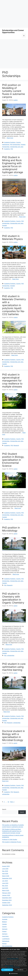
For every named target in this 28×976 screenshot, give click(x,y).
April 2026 (5, 873)
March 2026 (5, 876)
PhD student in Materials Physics (12, 237)
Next (12, 802)
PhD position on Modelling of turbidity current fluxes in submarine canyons (13, 90)
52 (8, 802)
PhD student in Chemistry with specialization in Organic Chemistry (13, 598)
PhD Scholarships (15, 144)
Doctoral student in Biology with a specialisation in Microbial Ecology (13, 736)
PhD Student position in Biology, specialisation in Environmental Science (13, 459)
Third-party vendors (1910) (12, 958)
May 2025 (5, 885)
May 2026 (5, 871)
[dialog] (14, 961)
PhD (12, 149)
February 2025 (6, 893)
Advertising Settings (9, 965)
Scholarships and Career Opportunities (13, 31)
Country (18, 142)
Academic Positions (9, 142)
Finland (4, 931)
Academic (7, 149)
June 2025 (5, 883)
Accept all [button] (7, 969)
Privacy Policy (17, 967)
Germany (4, 934)
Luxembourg (5, 938)
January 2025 (6, 895)
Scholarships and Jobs (16, 146)
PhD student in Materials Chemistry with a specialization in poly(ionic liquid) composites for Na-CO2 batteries (14, 305)
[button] (14, 973)
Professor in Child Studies (9, 839)
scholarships (10, 655)
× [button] (26, 948)
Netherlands (5, 144)
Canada (4, 924)
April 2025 (5, 888)
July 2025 (5, 880)
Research (16, 445)
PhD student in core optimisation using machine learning (13, 666)
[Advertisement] (14, 14)
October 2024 (6, 902)
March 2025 (5, 890)
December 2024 (6, 897)
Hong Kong (5, 936)
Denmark (4, 929)
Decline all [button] (20, 969)
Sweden (4, 225)
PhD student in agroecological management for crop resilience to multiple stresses (12, 380)
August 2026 (6, 866)
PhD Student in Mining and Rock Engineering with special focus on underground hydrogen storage (12, 165)
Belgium (4, 921)
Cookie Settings (10, 967)
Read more (10, 138)
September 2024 (7, 905)
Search (4, 809)
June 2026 (5, 868)
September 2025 (7, 878)
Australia (4, 919)
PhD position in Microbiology (11, 529)
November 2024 (7, 900)
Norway (4, 943)
